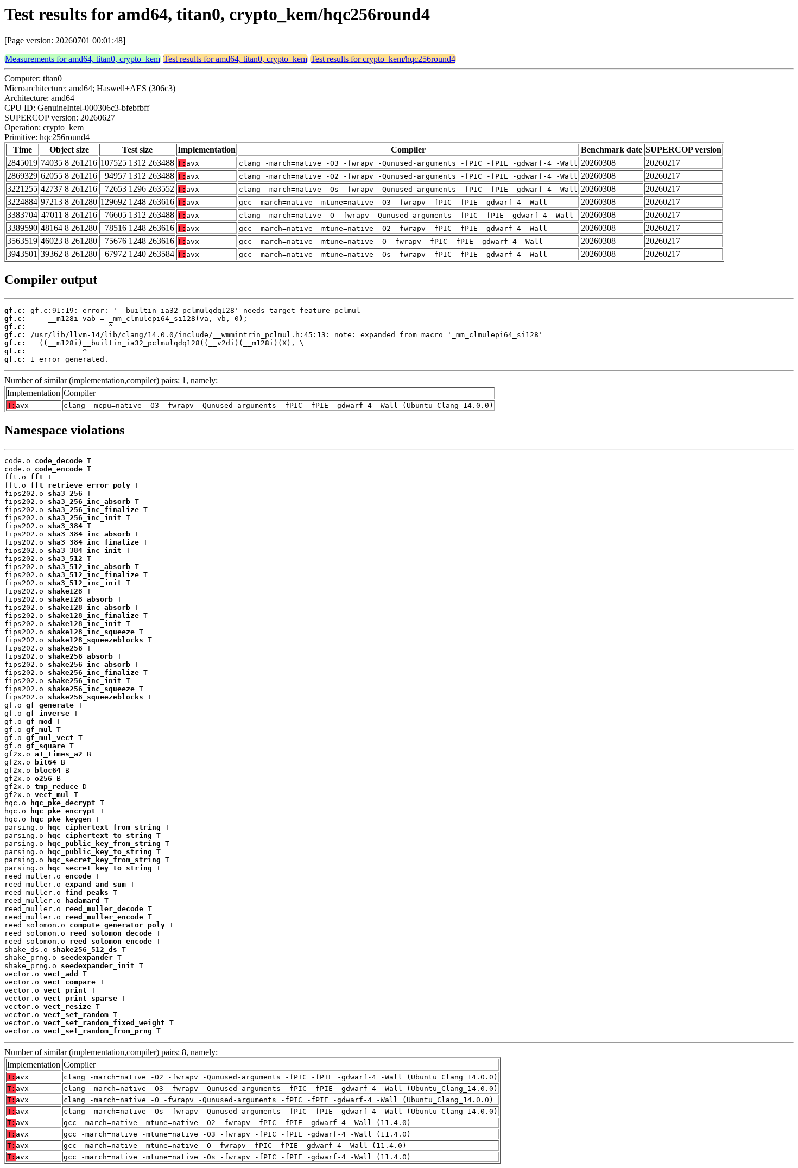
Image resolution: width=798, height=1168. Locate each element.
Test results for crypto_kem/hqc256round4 (383, 59)
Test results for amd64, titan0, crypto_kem (235, 59)
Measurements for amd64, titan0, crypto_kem (82, 59)
